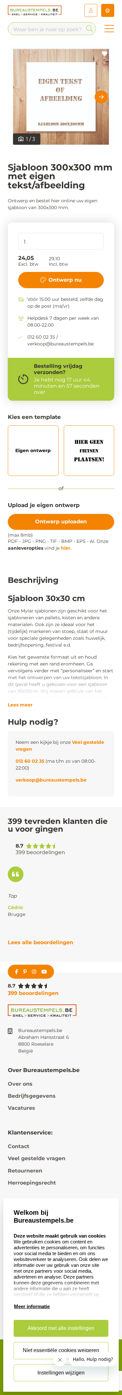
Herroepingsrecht (32, 1183)
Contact (18, 1146)
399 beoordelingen (33, 993)
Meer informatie (32, 1306)
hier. (66, 548)
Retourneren (25, 1171)
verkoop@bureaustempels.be (51, 780)
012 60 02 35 (30, 761)
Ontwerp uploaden (61, 521)
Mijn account (90, 10)
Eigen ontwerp (33, 450)
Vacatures (21, 1108)
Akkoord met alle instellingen (61, 1328)
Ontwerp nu (65, 280)
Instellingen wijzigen (61, 1372)
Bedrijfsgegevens (32, 1096)
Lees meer (20, 704)
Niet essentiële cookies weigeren (61, 1350)
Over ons (20, 1084)
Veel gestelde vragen (36, 1158)
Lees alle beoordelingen (40, 942)
